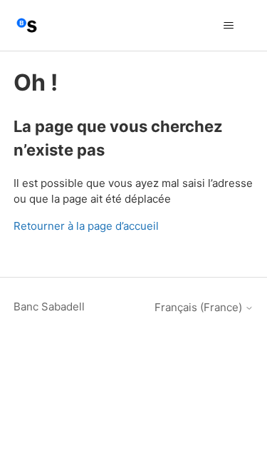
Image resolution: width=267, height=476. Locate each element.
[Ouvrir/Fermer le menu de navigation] (228, 25)
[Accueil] (27, 25)
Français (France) (200, 307)
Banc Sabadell (49, 306)
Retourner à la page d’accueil (86, 226)
